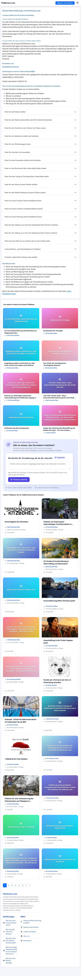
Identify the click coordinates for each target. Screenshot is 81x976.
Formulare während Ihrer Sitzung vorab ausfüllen (21, 257)
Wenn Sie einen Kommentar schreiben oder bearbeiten (23, 160)
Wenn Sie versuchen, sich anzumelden (17, 152)
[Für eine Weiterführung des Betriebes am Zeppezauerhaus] (21, 323)
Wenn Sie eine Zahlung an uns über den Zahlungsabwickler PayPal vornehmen (31, 233)
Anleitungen (8, 916)
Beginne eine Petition (65, 3)
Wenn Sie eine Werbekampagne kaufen (18, 144)
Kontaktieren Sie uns (10, 66)
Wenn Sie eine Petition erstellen (15, 112)
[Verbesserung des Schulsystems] (21, 419)
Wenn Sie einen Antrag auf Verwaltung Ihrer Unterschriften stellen (27, 176)
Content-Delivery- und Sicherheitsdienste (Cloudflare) (22, 249)
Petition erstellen (20, 479)
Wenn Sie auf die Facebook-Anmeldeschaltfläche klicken (24, 209)
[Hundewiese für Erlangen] (60, 322)
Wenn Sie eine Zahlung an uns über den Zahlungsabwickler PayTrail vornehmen (31, 225)
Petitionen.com (8, 3)
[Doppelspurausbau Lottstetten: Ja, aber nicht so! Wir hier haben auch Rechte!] (21, 355)
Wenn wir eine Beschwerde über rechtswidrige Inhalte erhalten (25, 168)
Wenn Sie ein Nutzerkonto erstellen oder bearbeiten (22, 136)
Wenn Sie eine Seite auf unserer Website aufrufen (21, 184)
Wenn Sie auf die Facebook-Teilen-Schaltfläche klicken (23, 201)
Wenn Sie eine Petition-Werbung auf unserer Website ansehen (25, 192)
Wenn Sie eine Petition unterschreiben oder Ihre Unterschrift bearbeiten (28, 120)
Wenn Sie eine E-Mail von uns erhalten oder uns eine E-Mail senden (27, 241)
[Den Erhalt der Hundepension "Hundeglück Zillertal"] (60, 355)
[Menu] (77, 3)
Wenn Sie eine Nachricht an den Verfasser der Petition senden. (25, 128)
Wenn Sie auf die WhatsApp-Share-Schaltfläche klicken (23, 217)
